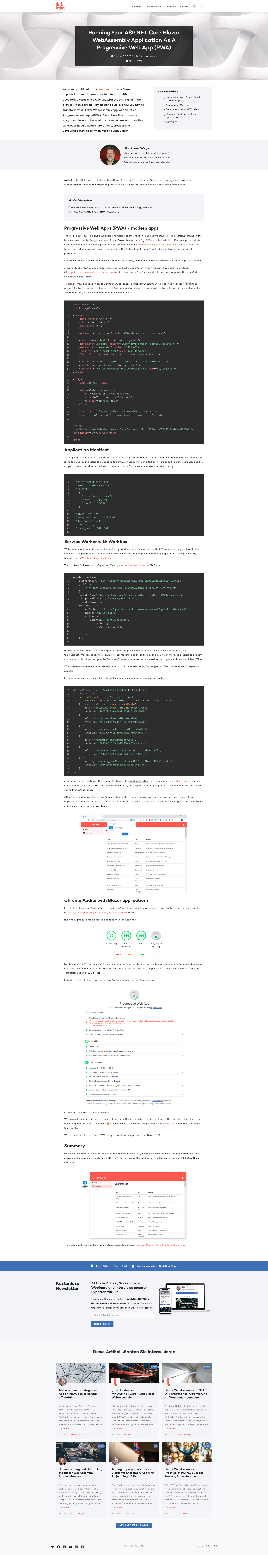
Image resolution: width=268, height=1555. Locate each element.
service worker (110, 272)
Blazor (132, 61)
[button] (194, 6)
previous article (108, 89)
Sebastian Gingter (77, 1513)
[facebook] (83, 1546)
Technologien (154, 6)
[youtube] (71, 1546)
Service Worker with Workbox (182, 109)
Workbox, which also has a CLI (98, 558)
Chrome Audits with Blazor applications (181, 115)
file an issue (170, 1123)
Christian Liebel (76, 1434)
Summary (171, 121)
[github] (59, 1546)
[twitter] (53, 1546)
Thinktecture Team (130, 1434)
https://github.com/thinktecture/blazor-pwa (161, 1244)
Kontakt (184, 6)
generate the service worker (133, 565)
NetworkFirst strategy (180, 781)
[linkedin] (77, 1546)
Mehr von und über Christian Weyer (157, 1266)
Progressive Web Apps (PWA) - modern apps (184, 99)
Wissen (170, 6)
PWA (139, 61)
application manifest (82, 272)
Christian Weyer (137, 148)
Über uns (136, 6)
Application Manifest (178, 104)
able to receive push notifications (157, 244)
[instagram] (65, 1546)
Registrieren (102, 1324)
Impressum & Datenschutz (207, 1546)
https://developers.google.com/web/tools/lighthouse (97, 912)
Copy (199, 303)
